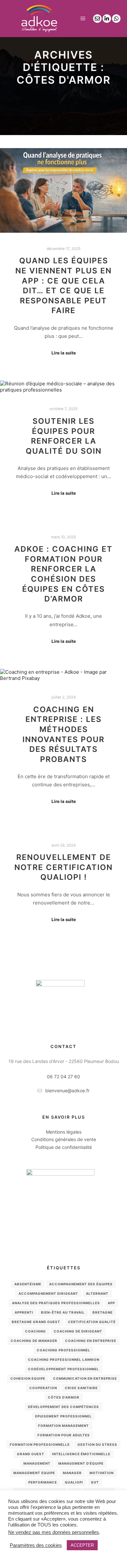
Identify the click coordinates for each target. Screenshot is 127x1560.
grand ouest (30, 1454)
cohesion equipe (27, 1378)
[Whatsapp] (116, 18)
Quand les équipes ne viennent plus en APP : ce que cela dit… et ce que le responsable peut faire (63, 285)
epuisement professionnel (63, 1416)
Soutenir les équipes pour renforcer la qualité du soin (64, 436)
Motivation (102, 1473)
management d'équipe (81, 1463)
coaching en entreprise (90, 1341)
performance (42, 1482)
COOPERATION (43, 1388)
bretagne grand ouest (36, 1322)
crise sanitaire (81, 1388)
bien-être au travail (63, 1312)
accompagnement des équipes (81, 1284)
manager (72, 1473)
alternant (97, 1293)
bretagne (102, 1312)
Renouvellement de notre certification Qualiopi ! (63, 867)
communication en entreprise (85, 1378)
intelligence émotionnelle (81, 1454)
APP (111, 1303)
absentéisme (27, 1284)
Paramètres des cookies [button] (36, 1545)
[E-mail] (97, 18)
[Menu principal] (83, 18)
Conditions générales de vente (63, 1139)
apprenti (24, 1312)
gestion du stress (97, 1444)
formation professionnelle (40, 1444)
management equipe (34, 1473)
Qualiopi (74, 1482)
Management (36, 1463)
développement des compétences (63, 1407)
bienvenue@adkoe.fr (67, 1090)
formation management (63, 1426)
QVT (95, 1482)
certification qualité (92, 1322)
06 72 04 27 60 (63, 1076)
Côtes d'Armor (63, 1397)
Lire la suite (63, 352)
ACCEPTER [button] (82, 1545)
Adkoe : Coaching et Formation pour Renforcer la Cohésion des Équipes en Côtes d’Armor (63, 573)
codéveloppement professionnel (63, 1369)
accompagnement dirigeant (48, 1293)
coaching (35, 1331)
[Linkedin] (107, 18)
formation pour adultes (63, 1435)
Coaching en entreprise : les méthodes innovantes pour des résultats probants (63, 734)
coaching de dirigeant (78, 1331)
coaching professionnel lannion (63, 1359)
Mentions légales (63, 1132)
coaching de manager (34, 1341)
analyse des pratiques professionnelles (56, 1303)
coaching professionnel (63, 1350)
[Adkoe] (39, 18)
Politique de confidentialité (63, 1147)
